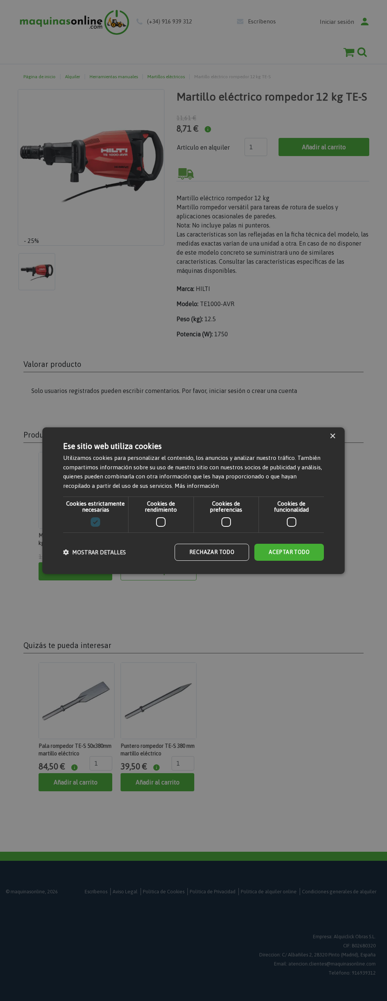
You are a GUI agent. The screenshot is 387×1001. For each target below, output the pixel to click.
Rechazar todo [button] (211, 552)
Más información (197, 486)
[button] (94, 552)
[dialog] (193, 500)
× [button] (332, 436)
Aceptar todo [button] (289, 552)
